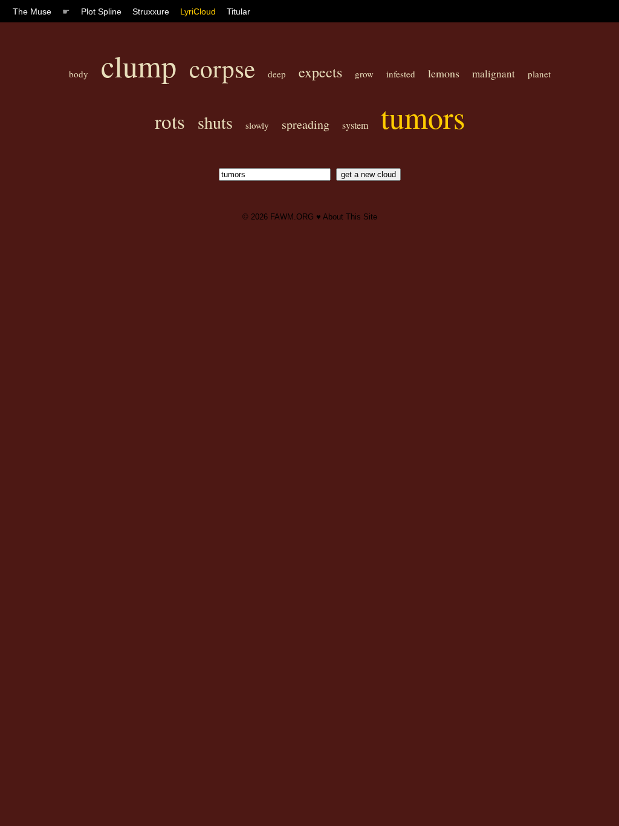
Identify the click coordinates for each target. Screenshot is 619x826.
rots (170, 121)
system (355, 125)
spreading (305, 124)
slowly (257, 125)
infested (400, 74)
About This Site (350, 216)
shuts (215, 122)
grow (364, 74)
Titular (238, 11)
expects (320, 72)
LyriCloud (198, 11)
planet (539, 74)
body (78, 74)
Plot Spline (101, 11)
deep (277, 74)
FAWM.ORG (292, 216)
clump (139, 65)
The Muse (32, 11)
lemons (443, 73)
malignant (493, 73)
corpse (222, 68)
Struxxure (150, 11)
